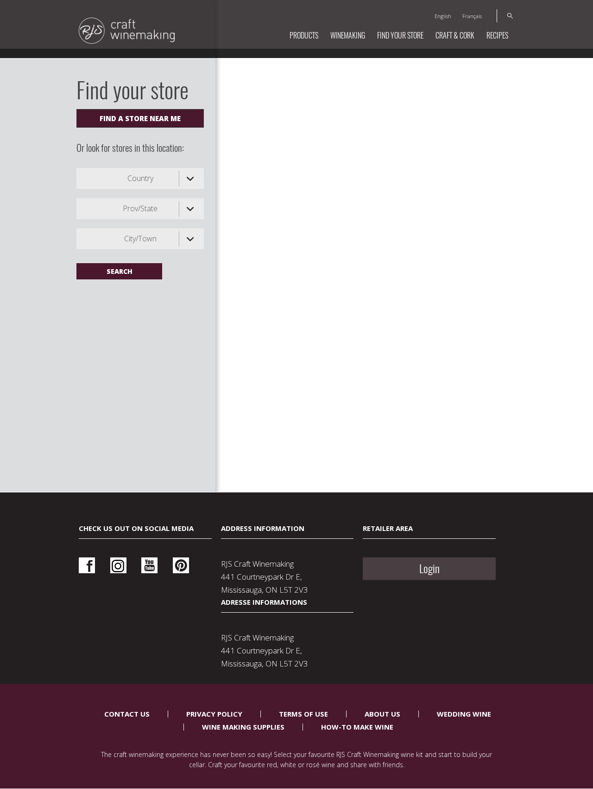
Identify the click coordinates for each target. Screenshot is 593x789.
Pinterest (181, 565)
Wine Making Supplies (243, 726)
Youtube (149, 565)
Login (429, 568)
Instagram (118, 565)
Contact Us (127, 713)
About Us (382, 713)
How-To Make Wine (357, 726)
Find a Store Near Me (140, 118)
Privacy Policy (214, 713)
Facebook (87, 565)
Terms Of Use (303, 713)
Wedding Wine (464, 713)
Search (505, 15)
